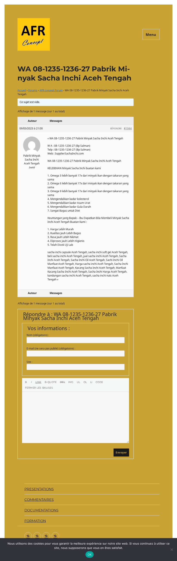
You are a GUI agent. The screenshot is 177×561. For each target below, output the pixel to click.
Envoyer (121, 452)
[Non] (171, 549)
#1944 (128, 128)
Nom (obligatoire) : (38, 335)
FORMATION (35, 521)
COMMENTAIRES (39, 500)
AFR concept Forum (51, 90)
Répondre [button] (116, 128)
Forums (32, 90)
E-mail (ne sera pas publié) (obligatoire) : (51, 348)
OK (90, 554)
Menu (151, 34)
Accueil (21, 90)
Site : (29, 362)
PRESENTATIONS (39, 489)
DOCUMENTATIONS (41, 510)
